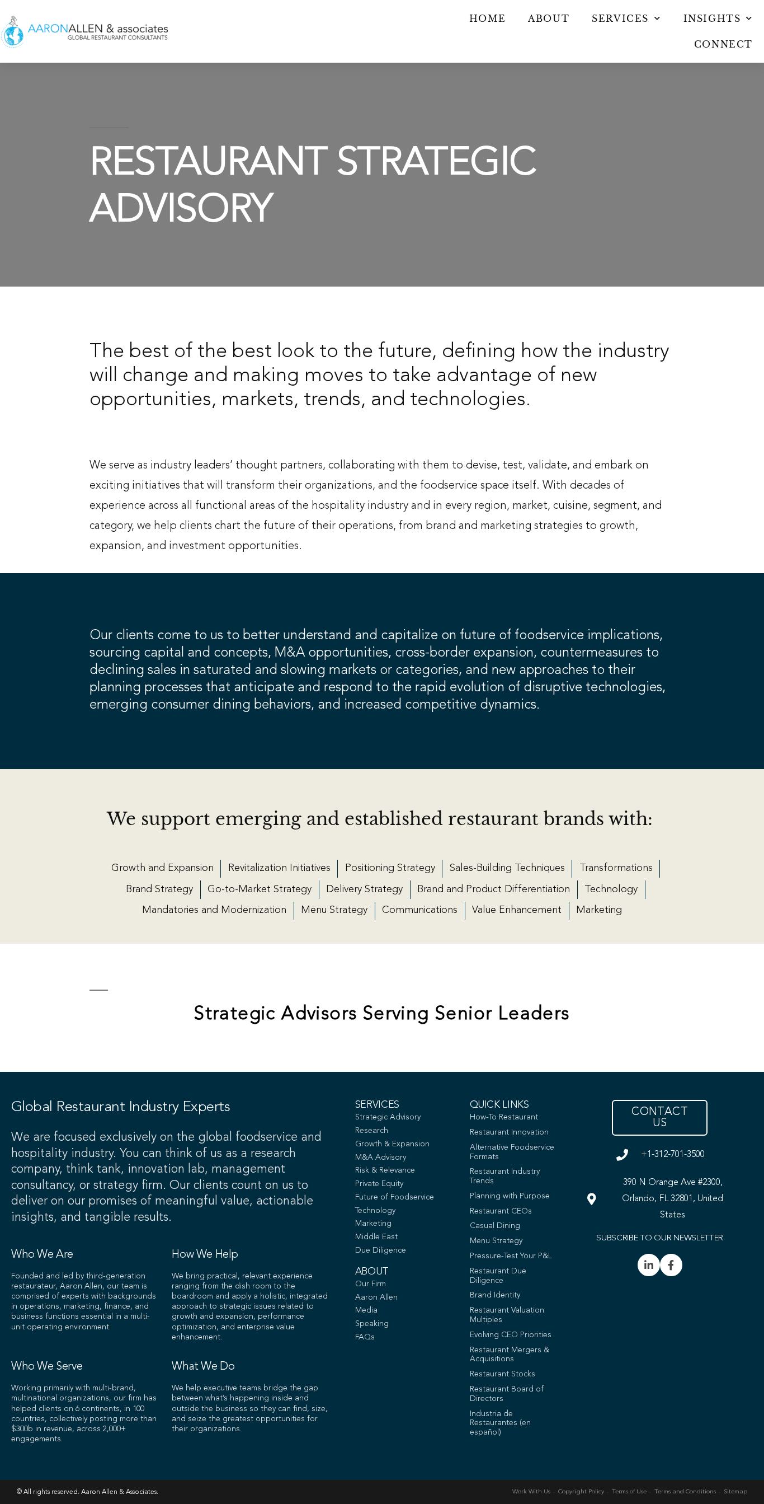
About (548, 18)
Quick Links (499, 1105)
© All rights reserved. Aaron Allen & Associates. (87, 1492)
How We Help (205, 1255)
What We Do (203, 1366)
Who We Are (42, 1255)
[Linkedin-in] (649, 1265)
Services (620, 18)
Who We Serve (46, 1366)
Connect (723, 44)
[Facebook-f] (671, 1265)
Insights (712, 18)
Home (487, 18)
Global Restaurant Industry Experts (120, 1107)
